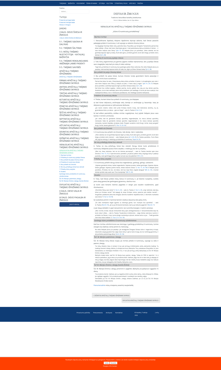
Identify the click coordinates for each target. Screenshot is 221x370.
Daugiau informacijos (110, 366)
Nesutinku (113, 363)
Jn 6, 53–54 (120, 234)
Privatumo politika (83, 313)
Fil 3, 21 (140, 156)
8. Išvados (62, 171)
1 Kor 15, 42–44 (141, 168)
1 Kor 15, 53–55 (121, 125)
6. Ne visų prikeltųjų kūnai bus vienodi (71, 167)
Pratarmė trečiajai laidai (67, 22)
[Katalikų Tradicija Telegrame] (72, 313)
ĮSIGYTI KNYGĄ (74, 204)
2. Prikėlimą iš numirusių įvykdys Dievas (72, 157)
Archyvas (109, 313)
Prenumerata (98, 313)
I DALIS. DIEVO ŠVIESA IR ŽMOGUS (70, 38)
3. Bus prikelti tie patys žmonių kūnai (71, 160)
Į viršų (157, 312)
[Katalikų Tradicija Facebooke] (62, 313)
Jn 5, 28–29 (132, 137)
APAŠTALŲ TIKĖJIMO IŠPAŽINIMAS (70, 77)
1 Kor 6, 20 (118, 190)
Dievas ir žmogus (65, 25)
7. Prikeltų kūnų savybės (67, 169)
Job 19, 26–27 (147, 83)
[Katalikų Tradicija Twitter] (69, 313)
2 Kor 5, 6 (138, 110)
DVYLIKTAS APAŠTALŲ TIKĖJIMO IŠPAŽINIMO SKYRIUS (141, 300)
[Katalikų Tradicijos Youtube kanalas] (65, 313)
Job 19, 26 (120, 50)
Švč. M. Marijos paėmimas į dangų (70, 179)
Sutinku (107, 363)
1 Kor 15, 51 (105, 154)
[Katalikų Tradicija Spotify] (62, 316)
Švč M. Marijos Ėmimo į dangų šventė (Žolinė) (73, 181)
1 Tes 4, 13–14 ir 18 (118, 217)
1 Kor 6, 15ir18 (107, 197)
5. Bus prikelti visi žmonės (67, 164)
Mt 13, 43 (130, 172)
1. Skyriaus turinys (65, 155)
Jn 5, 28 (103, 55)
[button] (74, 28)
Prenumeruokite (99, 285)
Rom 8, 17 (151, 205)
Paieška (61, 8)
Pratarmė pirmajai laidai (67, 20)
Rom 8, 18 (105, 205)
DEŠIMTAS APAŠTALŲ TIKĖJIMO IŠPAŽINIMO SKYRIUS (111, 295)
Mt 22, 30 (148, 170)
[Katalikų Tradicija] (65, 316)
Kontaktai (118, 313)
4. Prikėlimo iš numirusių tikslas (69, 162)
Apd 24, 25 (136, 139)
